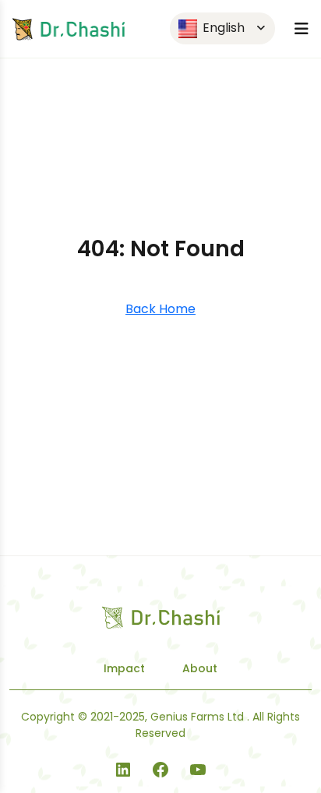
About (199, 668)
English (222, 28)
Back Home (160, 309)
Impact (124, 668)
